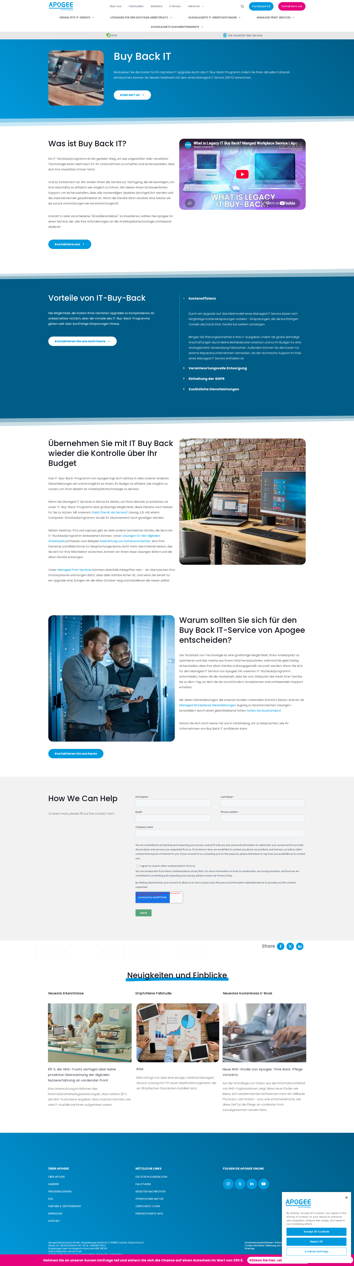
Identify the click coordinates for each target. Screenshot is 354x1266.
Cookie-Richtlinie (254, 1245)
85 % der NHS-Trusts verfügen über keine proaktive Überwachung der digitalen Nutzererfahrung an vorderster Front (82, 1075)
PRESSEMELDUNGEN (60, 1191)
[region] (316, 1227)
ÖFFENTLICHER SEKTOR (149, 1199)
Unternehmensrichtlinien (259, 1242)
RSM (139, 1069)
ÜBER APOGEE (56, 1177)
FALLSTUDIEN (143, 1184)
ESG (50, 1199)
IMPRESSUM (55, 1213)
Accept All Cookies (316, 1231)
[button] (242, 328)
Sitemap (249, 1248)
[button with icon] (228, 1184)
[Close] (346, 1197)
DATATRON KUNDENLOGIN (151, 1177)
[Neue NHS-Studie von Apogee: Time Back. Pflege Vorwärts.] (264, 1032)
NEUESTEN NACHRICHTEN (151, 1191)
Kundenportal (200, 1260)
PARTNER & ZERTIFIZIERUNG (64, 1206)
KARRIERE (53, 1184)
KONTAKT (54, 1221)
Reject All (316, 1241)
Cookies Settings (316, 1251)
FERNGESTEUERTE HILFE (149, 1213)
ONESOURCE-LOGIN (148, 1206)
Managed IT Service (267, 314)
